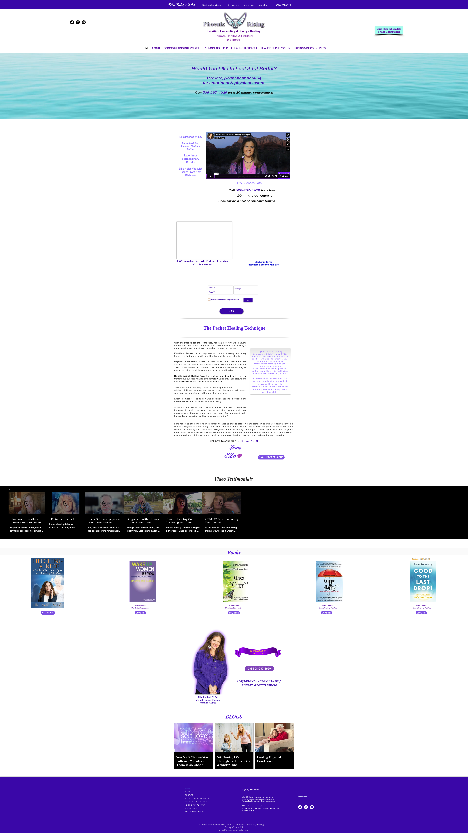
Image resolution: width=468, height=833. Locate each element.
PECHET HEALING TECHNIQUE (197, 798)
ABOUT (188, 792)
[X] (78, 22)
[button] (156, 48)
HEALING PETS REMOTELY (195, 805)
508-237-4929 (248, 190)
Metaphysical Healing (280, 432)
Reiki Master (240, 426)
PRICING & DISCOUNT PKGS (196, 802)
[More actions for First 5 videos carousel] (10, 489)
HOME (187, 788)
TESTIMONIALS (191, 808)
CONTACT (189, 795)
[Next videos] (245, 503)
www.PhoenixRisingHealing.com (234, 829)
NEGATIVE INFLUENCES (194, 811)
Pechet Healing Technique (210, 432)
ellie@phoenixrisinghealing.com (257, 797)
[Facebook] (72, 22)
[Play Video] (26, 503)
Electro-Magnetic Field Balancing (225, 429)
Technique (249, 429)
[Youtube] (84, 22)
